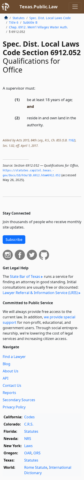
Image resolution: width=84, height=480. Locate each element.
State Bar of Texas (25, 276)
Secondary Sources (19, 399)
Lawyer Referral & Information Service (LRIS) (40, 292)
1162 (71, 140)
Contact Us (12, 385)
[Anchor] (38, 88)
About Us (10, 371)
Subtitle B (30, 22)
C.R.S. (28, 424)
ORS (37, 453)
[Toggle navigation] (75, 6)
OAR (28, 453)
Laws (28, 445)
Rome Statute (35, 467)
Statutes (19, 18)
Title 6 (13, 22)
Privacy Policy (14, 407)
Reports (9, 392)
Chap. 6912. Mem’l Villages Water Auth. (38, 27)
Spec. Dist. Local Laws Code (50, 18)
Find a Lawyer (14, 356)
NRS (27, 438)
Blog (6, 363)
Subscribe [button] (14, 239)
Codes (29, 416)
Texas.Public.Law (38, 7)
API (5, 378)
